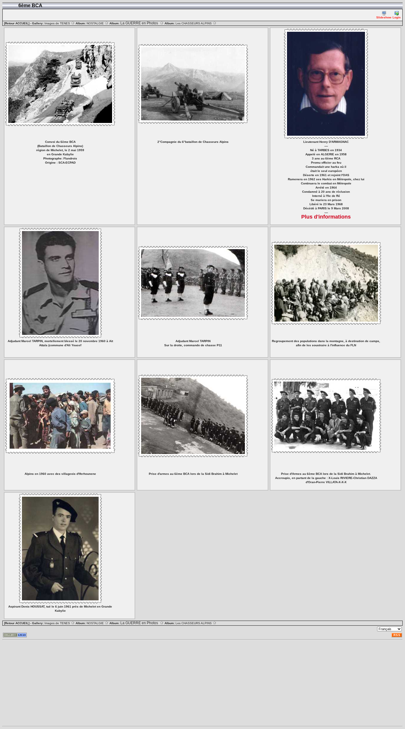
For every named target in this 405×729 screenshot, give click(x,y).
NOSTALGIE (96, 23)
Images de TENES (57, 23)
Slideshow (383, 17)
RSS (397, 635)
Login (397, 17)
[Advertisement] (180, 683)
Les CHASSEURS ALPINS (194, 23)
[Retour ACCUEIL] (16, 23)
